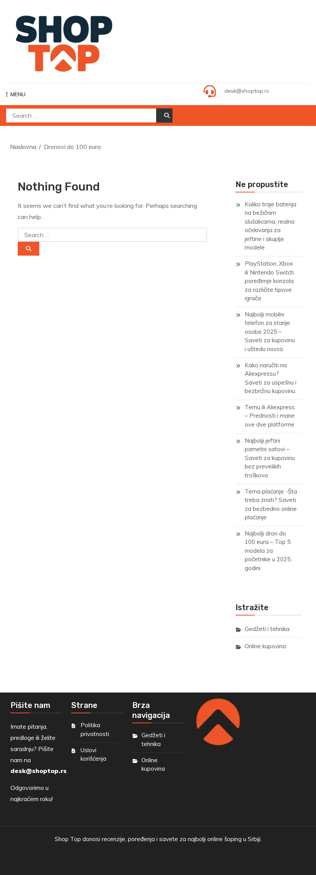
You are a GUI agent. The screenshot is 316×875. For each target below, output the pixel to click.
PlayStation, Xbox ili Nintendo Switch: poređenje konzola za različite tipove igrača (270, 281)
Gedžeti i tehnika (267, 628)
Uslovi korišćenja (93, 754)
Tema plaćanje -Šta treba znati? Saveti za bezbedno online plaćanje (271, 504)
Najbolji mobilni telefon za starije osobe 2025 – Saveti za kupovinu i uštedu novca (270, 332)
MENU (17, 94)
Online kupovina (265, 646)
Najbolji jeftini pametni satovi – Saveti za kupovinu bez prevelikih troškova (270, 458)
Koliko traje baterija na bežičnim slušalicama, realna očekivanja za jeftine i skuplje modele (270, 226)
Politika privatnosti (95, 729)
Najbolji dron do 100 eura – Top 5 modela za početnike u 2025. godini (268, 551)
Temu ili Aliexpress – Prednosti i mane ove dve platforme (270, 415)
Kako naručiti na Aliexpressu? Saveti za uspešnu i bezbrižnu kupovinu (270, 378)
